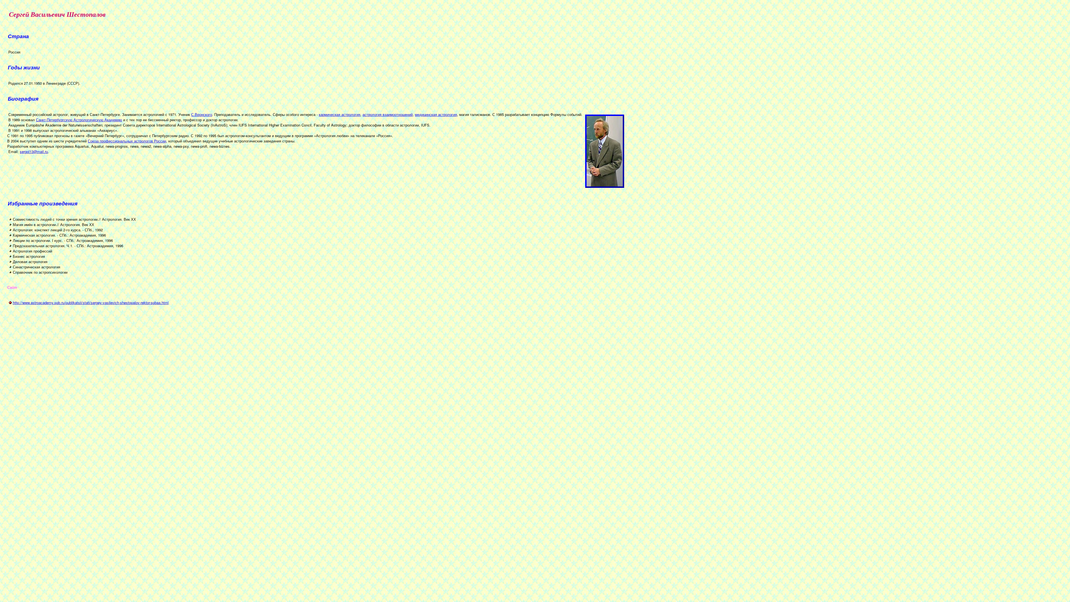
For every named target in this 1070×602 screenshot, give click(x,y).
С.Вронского (201, 114)
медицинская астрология (436, 114)
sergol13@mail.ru (34, 151)
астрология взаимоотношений (388, 114)
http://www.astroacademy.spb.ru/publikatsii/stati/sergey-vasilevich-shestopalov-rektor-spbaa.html (91, 302)
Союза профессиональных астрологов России (127, 141)
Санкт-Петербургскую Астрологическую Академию (79, 119)
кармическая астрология (339, 114)
